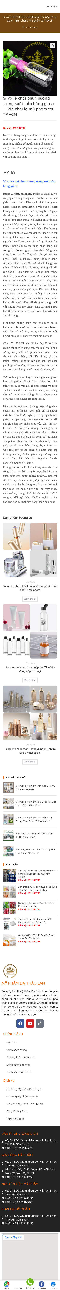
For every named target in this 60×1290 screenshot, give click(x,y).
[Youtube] (30, 1023)
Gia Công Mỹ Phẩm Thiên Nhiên (24, 1104)
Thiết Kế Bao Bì (15, 1118)
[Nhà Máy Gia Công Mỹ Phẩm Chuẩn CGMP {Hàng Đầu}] (8, 835)
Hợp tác (11, 1042)
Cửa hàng (32, 27)
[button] (52, 45)
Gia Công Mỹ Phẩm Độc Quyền (24, 1089)
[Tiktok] (40, 1023)
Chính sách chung (16, 1049)
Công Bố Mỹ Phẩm (17, 1111)
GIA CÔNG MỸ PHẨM (17, 1155)
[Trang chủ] (24, 27)
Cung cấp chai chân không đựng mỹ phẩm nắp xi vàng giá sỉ (30, 750)
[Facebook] (20, 1023)
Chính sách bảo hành (18, 1072)
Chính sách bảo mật (18, 1064)
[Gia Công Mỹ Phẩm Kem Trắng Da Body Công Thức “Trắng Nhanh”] (8, 819)
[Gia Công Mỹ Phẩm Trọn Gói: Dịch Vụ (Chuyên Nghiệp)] (8, 787)
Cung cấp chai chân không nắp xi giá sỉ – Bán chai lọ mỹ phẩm (30, 588)
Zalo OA (53, 1288)
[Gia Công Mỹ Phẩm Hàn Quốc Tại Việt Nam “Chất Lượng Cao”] (8, 803)
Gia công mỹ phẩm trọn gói (22, 1096)
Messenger (41, 1288)
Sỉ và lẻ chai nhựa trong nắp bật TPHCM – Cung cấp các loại (30, 669)
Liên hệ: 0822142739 (14, 128)
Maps (6, 1288)
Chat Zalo (18, 1288)
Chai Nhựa (30, 582)
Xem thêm (30, 599)
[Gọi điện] (30, 1282)
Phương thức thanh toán (20, 1057)
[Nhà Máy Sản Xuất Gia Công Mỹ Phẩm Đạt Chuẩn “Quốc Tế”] (8, 851)
